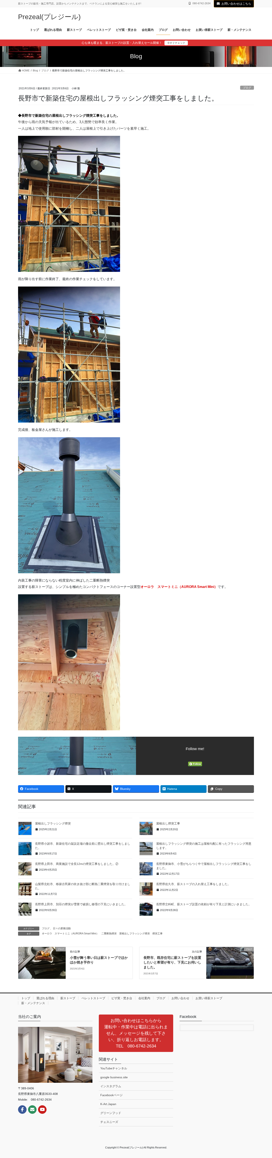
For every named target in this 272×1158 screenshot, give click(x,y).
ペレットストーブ (93, 998)
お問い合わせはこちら (236, 3)
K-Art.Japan (108, 1104)
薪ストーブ (67, 998)
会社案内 (144, 998)
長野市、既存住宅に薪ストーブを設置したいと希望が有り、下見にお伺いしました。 (172, 962)
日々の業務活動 (62, 928)
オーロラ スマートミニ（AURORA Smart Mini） (70, 933)
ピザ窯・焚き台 (121, 998)
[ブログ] (42, 962)
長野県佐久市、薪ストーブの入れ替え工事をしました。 (193, 884)
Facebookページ (111, 1095)
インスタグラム (110, 1086)
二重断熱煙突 (109, 933)
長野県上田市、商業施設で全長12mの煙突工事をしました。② (76, 864)
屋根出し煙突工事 (168, 823)
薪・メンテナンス (33, 1003)
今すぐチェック (176, 42)
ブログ (247, 87)
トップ (25, 998)
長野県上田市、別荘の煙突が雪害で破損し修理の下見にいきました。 (81, 904)
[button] (136, 1033)
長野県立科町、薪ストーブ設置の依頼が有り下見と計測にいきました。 (203, 904)
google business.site (114, 1077)
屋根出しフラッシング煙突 (53, 823)
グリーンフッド (110, 1113)
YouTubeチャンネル (113, 1068)
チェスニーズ (109, 1122)
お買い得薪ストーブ (209, 998)
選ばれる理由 (45, 998)
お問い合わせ (180, 998)
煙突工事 (157, 933)
